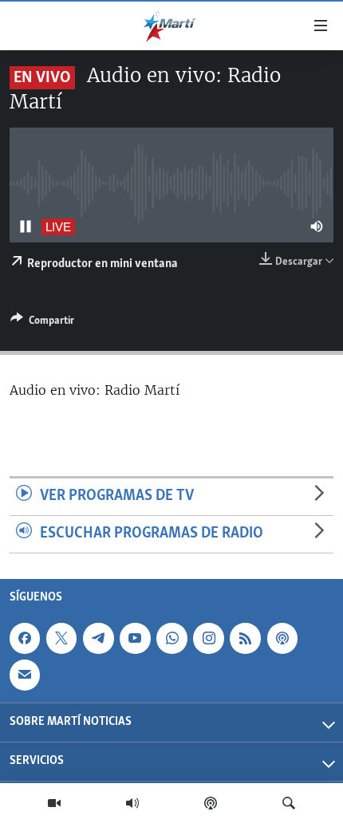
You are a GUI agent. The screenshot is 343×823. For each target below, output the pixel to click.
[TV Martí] (54, 803)
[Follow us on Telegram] (98, 638)
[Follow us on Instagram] (208, 638)
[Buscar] (289, 803)
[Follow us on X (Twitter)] (61, 638)
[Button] (42, 323)
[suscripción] (25, 675)
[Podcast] (211, 803)
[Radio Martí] (132, 803)
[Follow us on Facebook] (25, 638)
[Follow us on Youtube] (135, 638)
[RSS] (245, 638)
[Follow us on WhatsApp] (171, 638)
